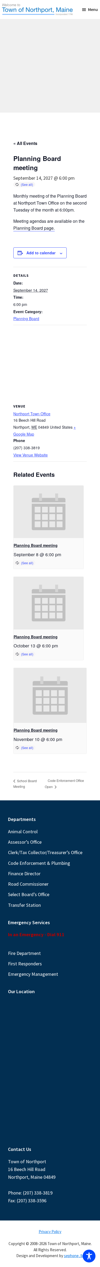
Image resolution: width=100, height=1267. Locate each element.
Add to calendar (40, 252)
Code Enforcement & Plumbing (39, 863)
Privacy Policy (50, 1231)
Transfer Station (24, 905)
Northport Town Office (31, 413)
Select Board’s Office (28, 894)
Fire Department (24, 953)
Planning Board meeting (36, 545)
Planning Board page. (34, 228)
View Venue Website (30, 455)
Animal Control (23, 831)
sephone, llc (74, 1255)
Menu (93, 9)
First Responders (25, 964)
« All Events (25, 143)
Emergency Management (33, 974)
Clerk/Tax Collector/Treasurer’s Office (45, 852)
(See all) (27, 184)
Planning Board (26, 318)
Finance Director (24, 873)
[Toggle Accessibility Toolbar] (89, 1256)
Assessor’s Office (25, 842)
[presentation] (48, 512)
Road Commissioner (28, 884)
